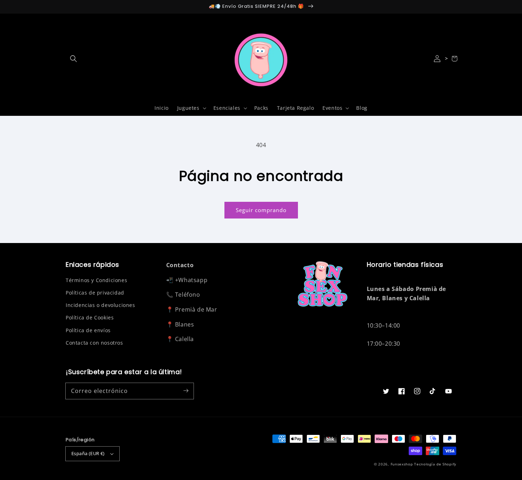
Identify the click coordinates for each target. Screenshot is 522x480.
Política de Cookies (90, 317)
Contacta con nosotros (94, 342)
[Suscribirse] (186, 391)
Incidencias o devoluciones (100, 305)
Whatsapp (192, 280)
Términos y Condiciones (96, 280)
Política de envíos (88, 330)
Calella (184, 339)
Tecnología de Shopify (435, 464)
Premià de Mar (196, 309)
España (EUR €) (88, 453)
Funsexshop (402, 464)
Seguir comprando (261, 210)
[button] (73, 58)
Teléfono (187, 294)
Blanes (184, 324)
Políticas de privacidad (95, 292)
